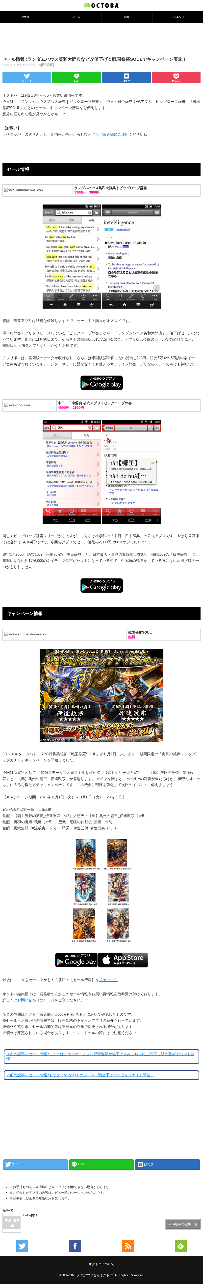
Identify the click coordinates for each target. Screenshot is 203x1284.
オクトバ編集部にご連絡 (108, 134)
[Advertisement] (101, 39)
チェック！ (108, 980)
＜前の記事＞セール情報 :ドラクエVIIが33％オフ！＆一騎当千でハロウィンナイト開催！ (80, 1075)
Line (76, 81)
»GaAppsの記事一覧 (183, 1224)
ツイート (27, 81)
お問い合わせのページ (35, 1000)
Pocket (176, 81)
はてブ (126, 81)
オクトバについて (101, 1264)
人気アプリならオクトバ (95, 1275)
